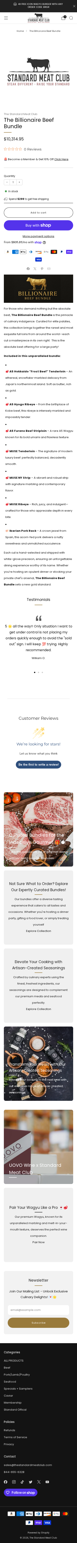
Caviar (8, 1396)
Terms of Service (15, 1437)
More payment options (38, 236)
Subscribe (39, 1322)
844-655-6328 (14, 1472)
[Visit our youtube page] (47, 1482)
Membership (13, 1403)
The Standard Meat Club (20, 114)
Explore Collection (38, 931)
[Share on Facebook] (28, 269)
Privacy (9, 1444)
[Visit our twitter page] (30, 1482)
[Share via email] (49, 269)
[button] (34, 672)
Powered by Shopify (38, 1532)
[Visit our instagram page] (14, 1482)
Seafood (10, 1382)
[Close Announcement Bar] (74, 6)
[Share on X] (35, 269)
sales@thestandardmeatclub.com (28, 1465)
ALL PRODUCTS (14, 1361)
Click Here (61, 159)
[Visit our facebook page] (5, 1482)
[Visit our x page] (39, 1482)
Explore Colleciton (38, 1009)
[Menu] (6, 18)
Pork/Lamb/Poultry (17, 1375)
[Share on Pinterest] (42, 269)
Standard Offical (15, 1410)
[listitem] (38, 6)
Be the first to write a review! (39, 765)
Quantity (9, 176)
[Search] (71, 18)
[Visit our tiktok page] (22, 1482)
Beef (7, 1368)
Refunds (9, 1430)
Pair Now (39, 1242)
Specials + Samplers (18, 1389)
